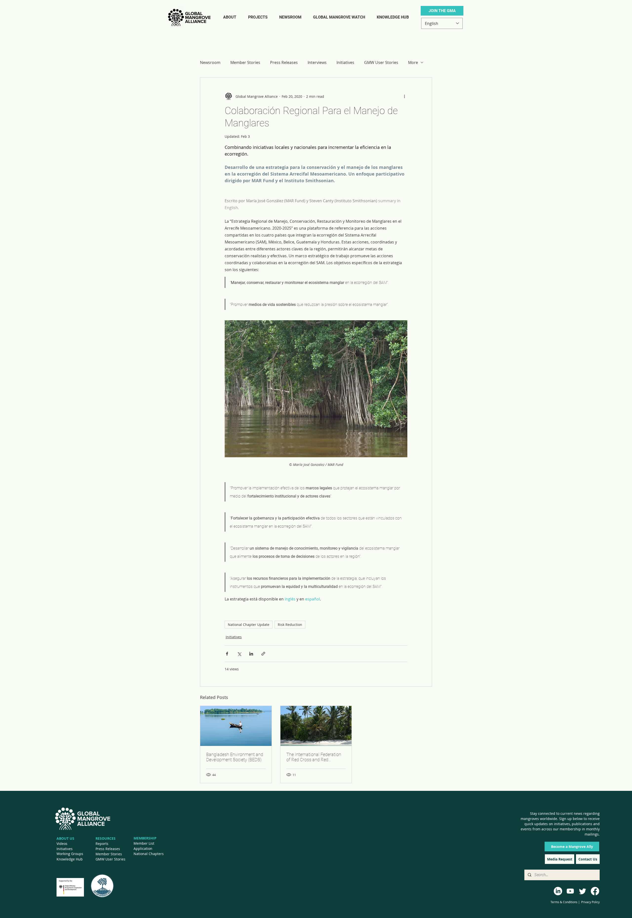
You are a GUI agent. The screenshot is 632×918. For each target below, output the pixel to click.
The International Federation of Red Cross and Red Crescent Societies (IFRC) (313, 757)
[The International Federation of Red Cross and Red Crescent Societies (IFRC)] (316, 726)
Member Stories (245, 62)
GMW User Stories (381, 62)
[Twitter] (582, 891)
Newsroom (210, 62)
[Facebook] (595, 891)
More (413, 62)
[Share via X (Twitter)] (239, 653)
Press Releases (284, 62)
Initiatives (345, 62)
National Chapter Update (248, 624)
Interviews (317, 62)
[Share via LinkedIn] (251, 653)
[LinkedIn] (558, 891)
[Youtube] (570, 891)
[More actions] (404, 96)
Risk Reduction (290, 624)
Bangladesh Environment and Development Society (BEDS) (234, 757)
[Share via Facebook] (227, 653)
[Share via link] (263, 653)
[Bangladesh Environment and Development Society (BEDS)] (236, 726)
